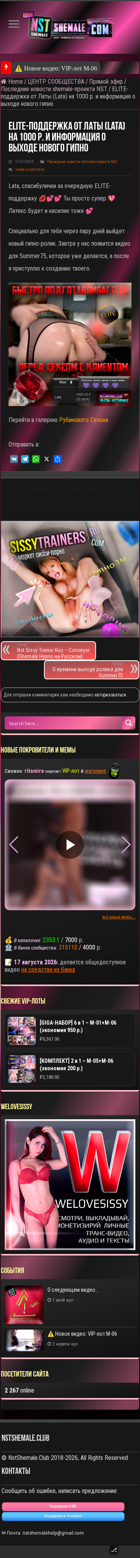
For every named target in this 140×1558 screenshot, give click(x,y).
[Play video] (70, 845)
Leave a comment (30, 169)
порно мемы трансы (80, 489)
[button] (126, 844)
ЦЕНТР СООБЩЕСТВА (56, 81)
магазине (95, 770)
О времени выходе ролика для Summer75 (87, 670)
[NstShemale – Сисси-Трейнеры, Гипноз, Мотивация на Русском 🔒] (70, 27)
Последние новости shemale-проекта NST (54, 89)
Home (15, 81)
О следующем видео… (72, 1290)
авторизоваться (110, 695)
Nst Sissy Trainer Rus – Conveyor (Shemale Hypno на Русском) (53, 650)
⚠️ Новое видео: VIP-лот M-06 (56, 68)
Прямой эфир (106, 81)
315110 (68, 947)
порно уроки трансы (29, 501)
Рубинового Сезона (83, 420)
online (19, 1390)
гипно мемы (34, 489)
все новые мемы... (118, 917)
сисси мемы (74, 501)
